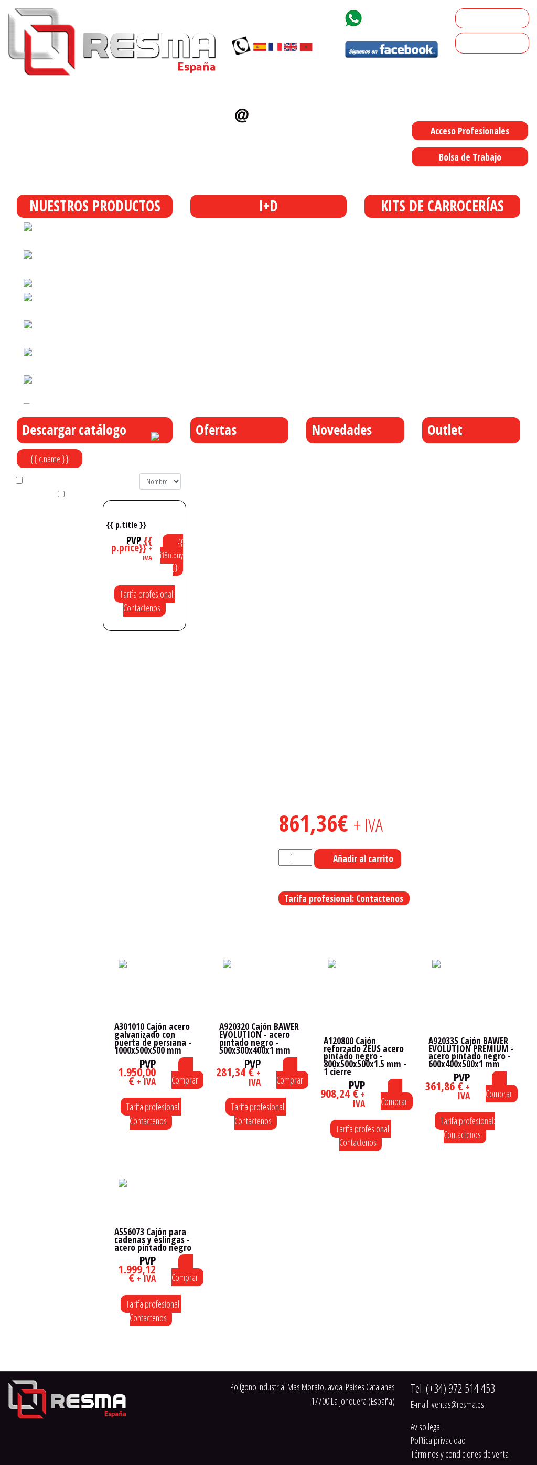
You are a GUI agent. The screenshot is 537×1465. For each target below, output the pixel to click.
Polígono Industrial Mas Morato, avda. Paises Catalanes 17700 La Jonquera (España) (357, 178)
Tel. (453, 1388)
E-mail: (447, 1404)
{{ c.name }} (49, 458)
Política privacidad (438, 1440)
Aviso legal (426, 1426)
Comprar (184, 1080)
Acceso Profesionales (470, 130)
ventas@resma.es (269, 133)
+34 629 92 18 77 (405, 16)
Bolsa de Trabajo (470, 157)
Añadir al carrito (363, 858)
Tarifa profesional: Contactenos (147, 601)
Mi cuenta (475, 18)
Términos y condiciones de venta (460, 1454)
